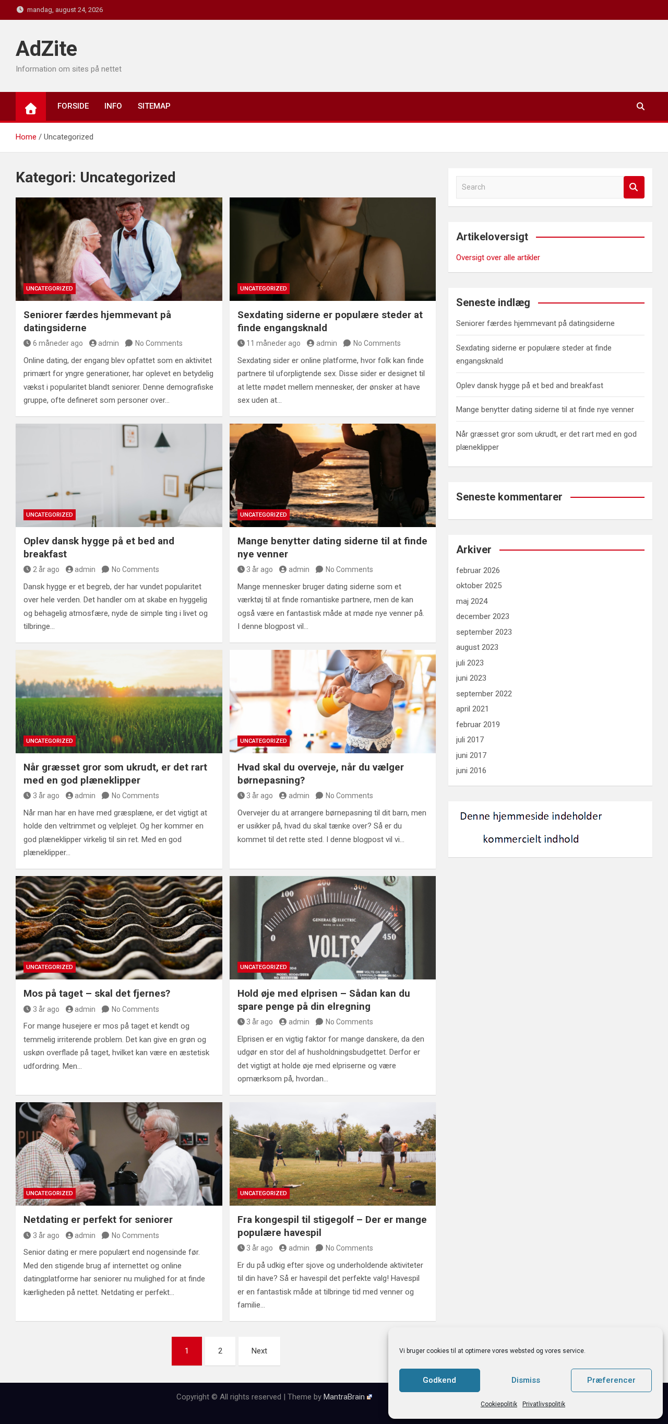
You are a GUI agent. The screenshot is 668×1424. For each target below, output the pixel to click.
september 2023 (484, 632)
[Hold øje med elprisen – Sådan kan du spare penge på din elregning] (333, 927)
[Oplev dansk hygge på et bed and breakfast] (119, 475)
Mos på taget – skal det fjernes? (96, 993)
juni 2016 (471, 770)
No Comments (159, 343)
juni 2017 (471, 755)
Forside (73, 106)
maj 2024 (471, 601)
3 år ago (259, 569)
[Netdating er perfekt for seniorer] (119, 1154)
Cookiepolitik (499, 1404)
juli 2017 (470, 739)
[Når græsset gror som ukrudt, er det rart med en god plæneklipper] (119, 701)
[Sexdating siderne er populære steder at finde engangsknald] (333, 249)
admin (108, 343)
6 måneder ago (58, 343)
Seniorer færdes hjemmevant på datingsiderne (535, 323)
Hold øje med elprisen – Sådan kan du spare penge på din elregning (323, 999)
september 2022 (484, 693)
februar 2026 (478, 570)
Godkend (439, 1380)
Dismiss (525, 1380)
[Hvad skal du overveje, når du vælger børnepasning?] (333, 701)
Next (259, 1351)
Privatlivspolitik (543, 1404)
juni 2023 (471, 678)
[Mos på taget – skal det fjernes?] (119, 927)
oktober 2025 (479, 585)
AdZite (46, 49)
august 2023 (477, 647)
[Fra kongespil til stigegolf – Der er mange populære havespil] (333, 1154)
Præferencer (611, 1380)
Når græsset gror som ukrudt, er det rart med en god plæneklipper (115, 773)
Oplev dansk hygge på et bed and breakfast (529, 385)
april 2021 (472, 709)
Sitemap (154, 106)
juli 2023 (470, 663)
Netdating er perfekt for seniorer (98, 1219)
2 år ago (46, 569)
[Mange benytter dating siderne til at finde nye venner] (333, 475)
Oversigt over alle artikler (498, 257)
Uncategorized (49, 288)
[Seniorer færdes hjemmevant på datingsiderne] (119, 249)
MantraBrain (344, 1397)
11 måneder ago (273, 343)
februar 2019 (478, 724)
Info (113, 106)
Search (634, 187)
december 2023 (482, 616)
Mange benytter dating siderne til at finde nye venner (545, 409)
